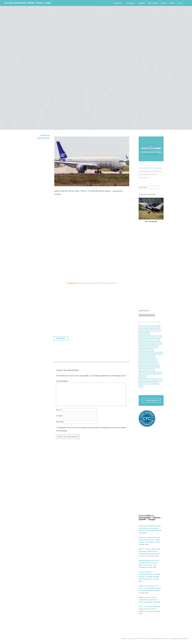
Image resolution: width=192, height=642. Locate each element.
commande (150, 356)
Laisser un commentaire (43, 137)
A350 (141, 333)
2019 (152, 326)
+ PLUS (179, 3)
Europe (141, 363)
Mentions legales (126, 638)
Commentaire (62, 381)
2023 (152, 330)
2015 (140, 326)
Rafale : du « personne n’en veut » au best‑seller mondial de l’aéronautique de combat (150, 588)
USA (140, 386)
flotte (149, 363)
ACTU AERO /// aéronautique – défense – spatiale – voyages (27, 3)
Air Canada (157, 336)
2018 (146, 326)
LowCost (151, 370)
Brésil (160, 353)
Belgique (142, 350)
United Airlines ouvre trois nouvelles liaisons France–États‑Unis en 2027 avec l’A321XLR (149, 564)
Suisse (160, 380)
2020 (157, 326)
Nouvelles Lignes (144, 373)
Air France (142, 340)
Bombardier (143, 353)
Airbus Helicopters (145, 336)
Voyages (130, 3)
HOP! (141, 366)
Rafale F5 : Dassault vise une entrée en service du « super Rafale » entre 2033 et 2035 (149, 539)
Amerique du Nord (155, 343)
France (155, 363)
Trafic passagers (153, 383)
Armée (141, 346)
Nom (58, 410)
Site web (59, 422)
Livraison (156, 366)
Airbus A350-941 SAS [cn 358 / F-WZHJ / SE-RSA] (78, 65)
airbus (147, 333)
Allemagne (143, 343)
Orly (154, 373)
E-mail (59, 416)
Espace (163, 3)
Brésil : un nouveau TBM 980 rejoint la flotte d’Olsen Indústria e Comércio (149, 609)
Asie (147, 346)
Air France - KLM (153, 340)
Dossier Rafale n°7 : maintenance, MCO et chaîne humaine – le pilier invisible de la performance (149, 575)
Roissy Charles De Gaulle (147, 380)
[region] (151, 210)
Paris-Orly (142, 376)
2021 (140, 330)
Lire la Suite (37, 78)
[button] (151, 208)
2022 (146, 330)
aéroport (155, 346)
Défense (142, 3)
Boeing (150, 350)
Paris (159, 373)
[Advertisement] (92, 223)
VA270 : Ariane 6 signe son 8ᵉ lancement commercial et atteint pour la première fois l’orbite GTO (150, 552)
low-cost (142, 370)
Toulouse (142, 383)
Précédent (61, 338)
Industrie (117, 3)
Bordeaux (153, 353)
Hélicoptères (153, 3)
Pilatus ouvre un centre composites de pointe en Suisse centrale (148, 599)
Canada (141, 356)
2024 (158, 330)
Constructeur (143, 360)
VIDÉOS (172, 3)
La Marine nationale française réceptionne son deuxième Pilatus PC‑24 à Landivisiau (150, 528)
